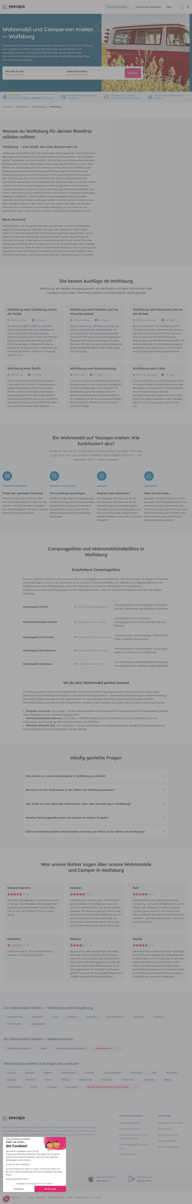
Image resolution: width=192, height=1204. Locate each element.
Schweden (171, 1072)
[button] (6, 1198)
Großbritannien (113, 1072)
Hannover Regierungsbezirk (71, 1048)
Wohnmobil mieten (129, 1128)
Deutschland (14, 1087)
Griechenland (69, 1072)
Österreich (128, 1079)
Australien (148, 1079)
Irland (34, 1087)
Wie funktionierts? (129, 1122)
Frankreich (136, 1072)
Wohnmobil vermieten (148, 6)
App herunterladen (117, 7)
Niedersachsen (103, 1048)
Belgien (48, 1072)
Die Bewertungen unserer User (133, 1146)
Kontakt (40, 1197)
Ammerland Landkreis (18, 1048)
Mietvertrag (164, 1128)
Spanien (29, 1072)
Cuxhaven (92, 1016)
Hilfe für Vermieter (168, 1146)
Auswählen (19, 1189)
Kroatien (90, 1072)
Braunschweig (14, 1016)
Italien (167, 1079)
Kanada (11, 1072)
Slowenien (107, 1079)
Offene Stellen (56, 1197)
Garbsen (72, 1016)
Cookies (96, 1197)
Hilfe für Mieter (127, 1154)
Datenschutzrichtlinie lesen (17, 1179)
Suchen (133, 73)
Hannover (139, 1016)
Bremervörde (14, 1023)
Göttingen (37, 1016)
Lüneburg (159, 1016)
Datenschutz (82, 1197)
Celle (55, 1016)
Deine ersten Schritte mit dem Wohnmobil (133, 1136)
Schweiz (11, 1079)
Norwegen (71, 1087)
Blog (30, 1197)
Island (48, 1079)
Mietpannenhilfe (167, 1140)
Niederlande (85, 1079)
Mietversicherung (167, 1134)
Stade (43, 1048)
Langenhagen (38, 1023)
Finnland (30, 1079)
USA (154, 1072)
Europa (65, 1079)
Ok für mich (50, 1189)
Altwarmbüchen (115, 1016)
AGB (69, 1197)
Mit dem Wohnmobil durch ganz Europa (108, 1087)
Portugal (51, 1087)
